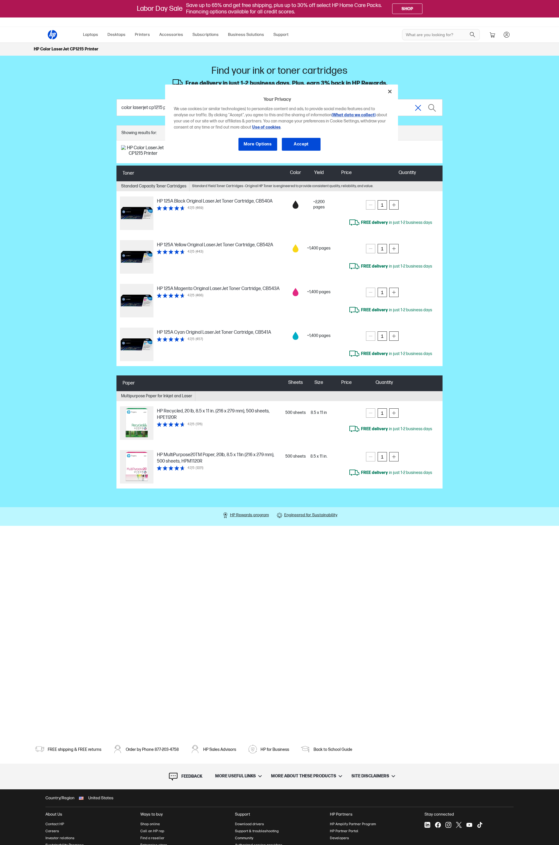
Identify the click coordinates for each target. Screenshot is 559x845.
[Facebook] (438, 825)
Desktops (116, 34)
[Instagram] (448, 825)
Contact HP (54, 824)
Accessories (171, 34)
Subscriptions (205, 34)
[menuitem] (90, 35)
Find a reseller (152, 838)
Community (244, 838)
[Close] (389, 91)
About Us (53, 814)
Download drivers (249, 824)
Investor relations (60, 838)
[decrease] (370, 205)
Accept (301, 144)
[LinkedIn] (427, 825)
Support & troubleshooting (257, 831)
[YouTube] (469, 825)
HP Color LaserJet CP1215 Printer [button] (66, 49)
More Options (258, 144)
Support (281, 34)
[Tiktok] (480, 825)
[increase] (394, 205)
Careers (52, 831)
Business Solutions (246, 34)
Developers (339, 838)
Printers (142, 34)
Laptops (90, 34)
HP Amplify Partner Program (353, 824)
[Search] (472, 34)
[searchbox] (436, 34)
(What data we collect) (354, 115)
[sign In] (507, 35)
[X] (459, 825)
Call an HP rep (152, 831)
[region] (281, 122)
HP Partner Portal (344, 831)
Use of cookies (266, 127)
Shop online (150, 824)
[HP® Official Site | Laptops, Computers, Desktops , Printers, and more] (52, 35)
